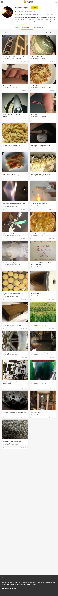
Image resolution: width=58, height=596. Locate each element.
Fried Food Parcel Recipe (9, 174)
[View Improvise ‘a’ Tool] (15, 74)
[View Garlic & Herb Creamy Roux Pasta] (15, 133)
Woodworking (18, 58)
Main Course (45, 235)
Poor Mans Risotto (35, 86)
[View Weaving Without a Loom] (43, 103)
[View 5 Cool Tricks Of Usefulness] (15, 222)
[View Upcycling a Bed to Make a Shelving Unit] (15, 45)
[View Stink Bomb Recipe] (43, 370)
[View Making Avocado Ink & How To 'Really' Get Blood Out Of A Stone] (43, 251)
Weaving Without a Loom (37, 115)
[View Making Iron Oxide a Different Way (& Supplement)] (15, 430)
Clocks (43, 414)
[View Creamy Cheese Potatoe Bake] (43, 222)
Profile (17, 28)
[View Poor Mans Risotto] (43, 74)
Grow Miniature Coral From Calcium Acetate (42, 174)
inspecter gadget (9, 58)
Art (43, 266)
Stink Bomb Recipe (35, 382)
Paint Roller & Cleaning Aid (10, 263)
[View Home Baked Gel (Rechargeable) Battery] (43, 133)
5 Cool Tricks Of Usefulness (10, 234)
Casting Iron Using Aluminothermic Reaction (14, 412)
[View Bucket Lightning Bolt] (43, 281)
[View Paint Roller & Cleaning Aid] (15, 251)
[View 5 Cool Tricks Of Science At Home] (43, 191)
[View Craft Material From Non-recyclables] (43, 45)
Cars (16, 354)
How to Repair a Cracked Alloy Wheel (12, 353)
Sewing (44, 116)
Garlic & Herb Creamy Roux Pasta (11, 145)
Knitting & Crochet (19, 118)
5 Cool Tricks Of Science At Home (39, 203)
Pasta (16, 147)
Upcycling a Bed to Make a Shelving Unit (13, 57)
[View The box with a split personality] (15, 312)
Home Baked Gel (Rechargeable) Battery (41, 145)
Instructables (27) (27, 28)
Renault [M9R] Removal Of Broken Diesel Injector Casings (13, 382)
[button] (2, 2)
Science (44, 147)
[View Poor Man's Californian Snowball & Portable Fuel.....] (15, 191)
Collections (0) (38, 28)
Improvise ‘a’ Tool (7, 86)
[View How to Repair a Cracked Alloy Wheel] (15, 341)
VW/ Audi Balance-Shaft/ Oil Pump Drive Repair (43, 353)
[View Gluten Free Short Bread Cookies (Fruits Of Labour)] (15, 281)
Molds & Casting (19, 414)
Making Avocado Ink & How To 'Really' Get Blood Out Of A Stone (41, 263)
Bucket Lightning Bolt (36, 293)
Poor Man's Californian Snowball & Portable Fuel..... (14, 204)
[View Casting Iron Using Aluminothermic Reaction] (15, 401)
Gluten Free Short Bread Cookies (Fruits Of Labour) (14, 294)
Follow (35, 7)
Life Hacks (17, 235)
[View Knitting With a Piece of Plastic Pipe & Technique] (15, 103)
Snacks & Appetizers (47, 87)
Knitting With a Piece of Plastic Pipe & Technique (13, 115)
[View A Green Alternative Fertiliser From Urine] (43, 312)
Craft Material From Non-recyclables (40, 57)
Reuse (43, 58)
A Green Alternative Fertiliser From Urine (41, 324)
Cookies (16, 296)
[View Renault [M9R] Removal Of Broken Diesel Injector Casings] (15, 370)
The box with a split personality (11, 324)
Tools (16, 87)
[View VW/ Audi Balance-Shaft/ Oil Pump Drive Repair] (43, 341)
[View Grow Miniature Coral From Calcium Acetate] (43, 162)
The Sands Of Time (35, 412)
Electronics (44, 295)
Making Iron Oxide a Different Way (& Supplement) (12, 442)
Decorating (17, 264)
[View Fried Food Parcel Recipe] (15, 162)
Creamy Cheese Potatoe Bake (38, 234)
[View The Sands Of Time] (43, 401)
